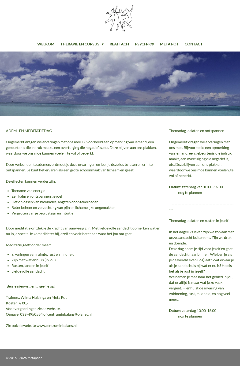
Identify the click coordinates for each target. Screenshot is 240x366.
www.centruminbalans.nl (57, 325)
